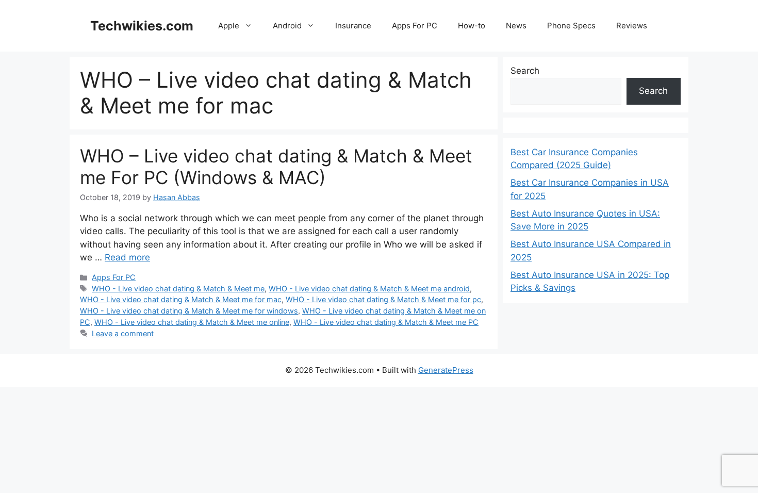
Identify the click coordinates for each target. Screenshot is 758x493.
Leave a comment (123, 333)
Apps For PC (414, 25)
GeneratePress (445, 370)
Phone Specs (571, 25)
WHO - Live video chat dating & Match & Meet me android (369, 288)
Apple (228, 25)
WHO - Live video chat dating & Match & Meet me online (191, 322)
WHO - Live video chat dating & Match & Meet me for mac (181, 299)
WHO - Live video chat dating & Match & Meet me (178, 288)
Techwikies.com (141, 26)
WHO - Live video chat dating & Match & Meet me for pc (383, 299)
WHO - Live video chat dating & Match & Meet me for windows (189, 310)
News (516, 25)
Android (287, 25)
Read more (127, 257)
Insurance (353, 25)
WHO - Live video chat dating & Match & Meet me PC (386, 322)
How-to (471, 25)
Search (524, 70)
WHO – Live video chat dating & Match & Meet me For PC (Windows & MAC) (276, 166)
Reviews (631, 25)
